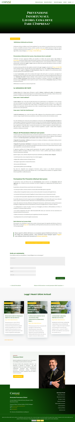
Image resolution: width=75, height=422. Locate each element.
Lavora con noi (62, 410)
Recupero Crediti (61, 399)
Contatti (69, 2)
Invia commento (60, 278)
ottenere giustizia (42, 236)
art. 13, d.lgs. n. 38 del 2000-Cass (34, 50)
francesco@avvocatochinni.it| (19, 406)
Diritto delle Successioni (60, 403)
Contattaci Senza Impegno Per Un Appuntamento (37, 242)
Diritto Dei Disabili (61, 401)
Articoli (64, 2)
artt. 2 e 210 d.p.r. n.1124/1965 (38, 49)
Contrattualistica (61, 405)
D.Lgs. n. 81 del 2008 (57, 67)
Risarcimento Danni (61, 397)
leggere (59, 234)
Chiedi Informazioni (18, 376)
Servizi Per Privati (48, 2)
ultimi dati (26, 224)
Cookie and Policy (61, 407)
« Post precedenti (8, 339)
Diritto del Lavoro (39, 2)
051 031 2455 (14, 407)
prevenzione (16, 60)
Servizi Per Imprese (58, 2)
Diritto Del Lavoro (14, 319)
